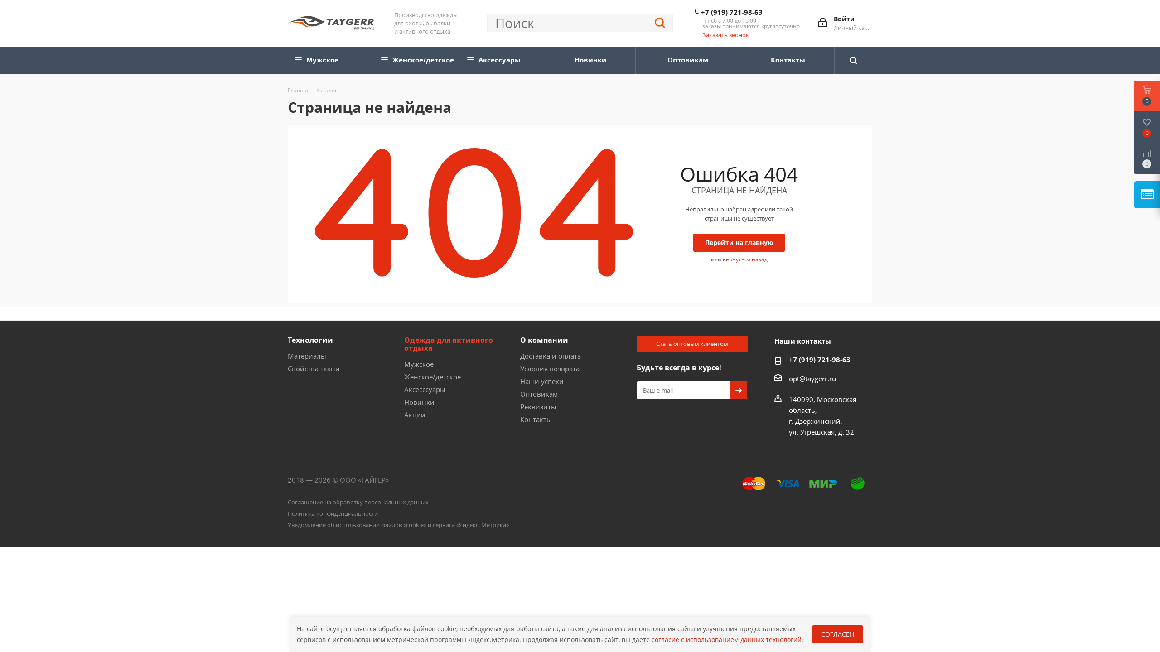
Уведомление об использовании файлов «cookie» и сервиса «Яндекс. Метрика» (398, 525)
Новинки (419, 402)
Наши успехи (542, 381)
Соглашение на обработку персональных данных (358, 502)
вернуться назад (745, 259)
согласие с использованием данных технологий (727, 639)
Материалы (307, 355)
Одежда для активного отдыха (448, 344)
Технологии (310, 340)
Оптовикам (539, 393)
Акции (414, 414)
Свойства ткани (314, 368)
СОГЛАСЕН (837, 634)
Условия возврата (550, 368)
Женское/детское (432, 376)
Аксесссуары (424, 389)
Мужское (419, 364)
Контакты (536, 419)
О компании (544, 340)
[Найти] (660, 23)
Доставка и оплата (550, 355)
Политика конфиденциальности (333, 513)
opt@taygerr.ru (812, 378)
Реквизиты (538, 406)
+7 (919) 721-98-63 (732, 12)
